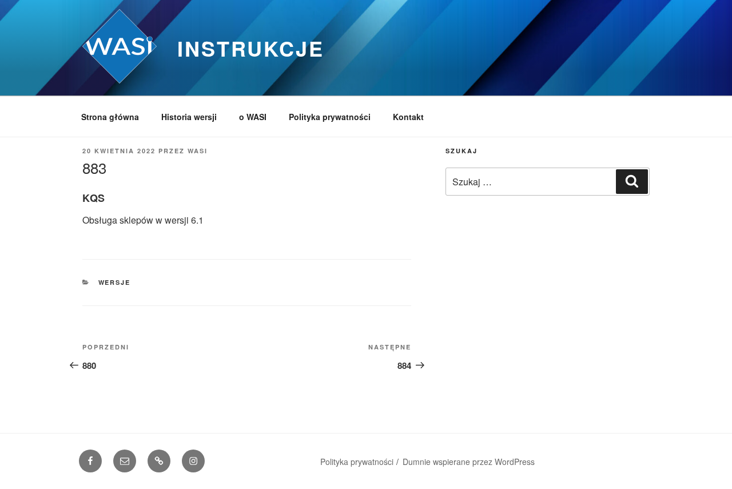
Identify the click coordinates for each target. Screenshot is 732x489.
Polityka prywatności (330, 116)
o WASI (252, 116)
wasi (198, 150)
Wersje (114, 282)
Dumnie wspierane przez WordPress (469, 461)
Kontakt (408, 116)
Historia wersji (189, 116)
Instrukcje (250, 48)
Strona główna (110, 116)
